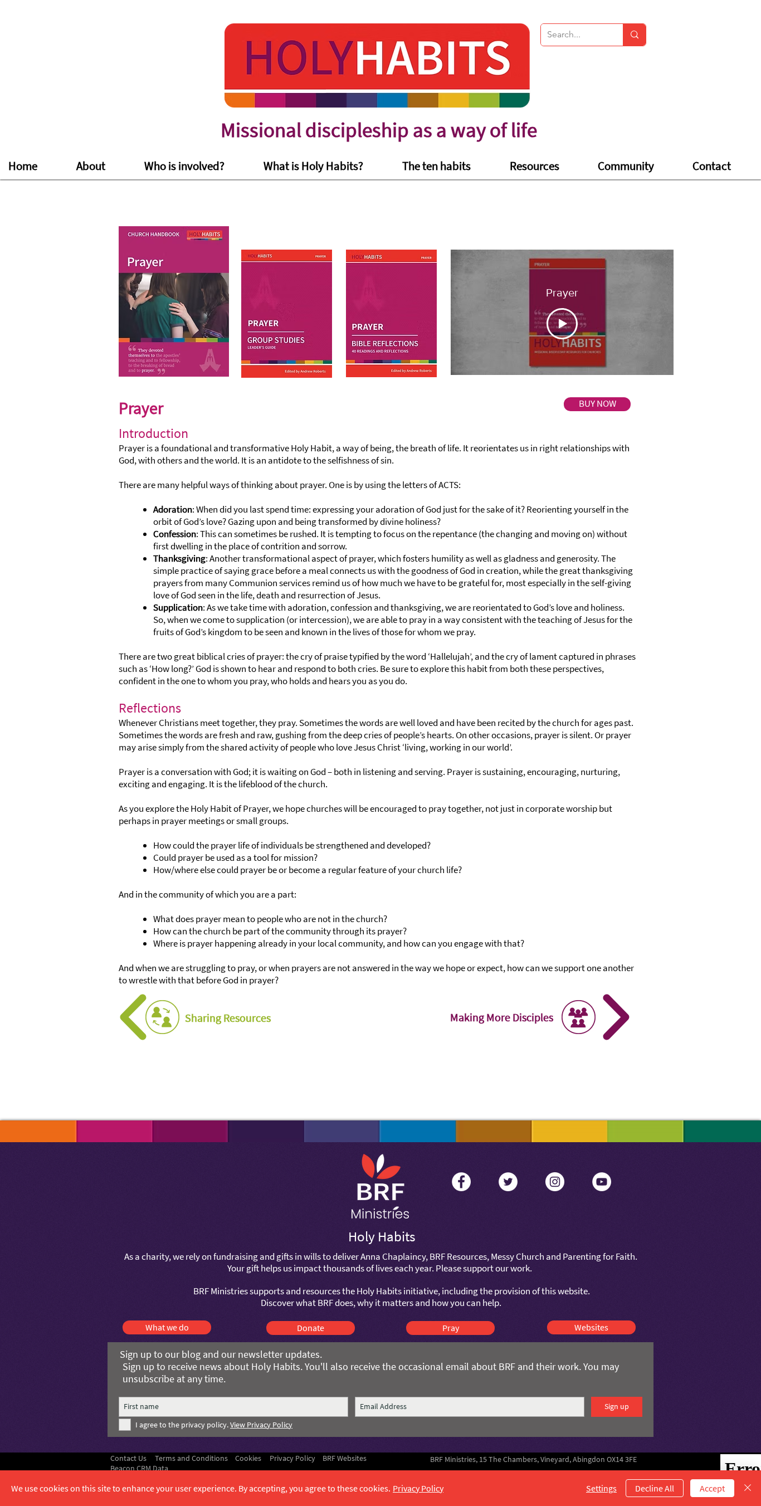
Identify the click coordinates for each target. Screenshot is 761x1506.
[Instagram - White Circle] (554, 1181)
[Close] (747, 1488)
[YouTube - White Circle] (601, 1181)
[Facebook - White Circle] (461, 1181)
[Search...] (634, 35)
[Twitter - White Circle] (508, 1181)
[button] (195, 166)
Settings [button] (601, 1488)
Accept (712, 1488)
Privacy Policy (418, 1488)
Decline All (654, 1488)
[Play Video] (562, 323)
